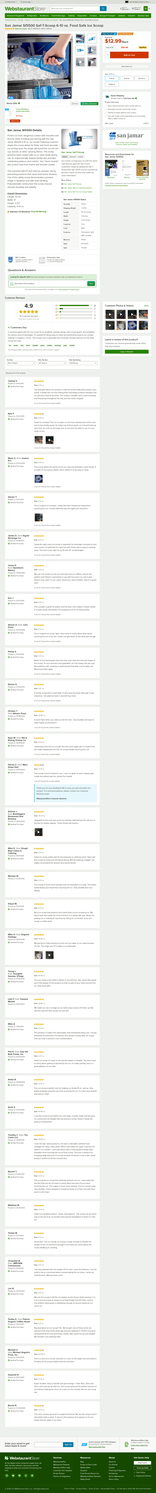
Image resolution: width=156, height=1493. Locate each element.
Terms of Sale (69, 1489)
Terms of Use (63, 289)
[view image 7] (132, 325)
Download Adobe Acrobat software (116, 185)
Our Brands (113, 1465)
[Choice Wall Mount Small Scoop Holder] (18, 115)
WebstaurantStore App (61, 1467)
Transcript (72, 157)
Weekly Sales (85, 1467)
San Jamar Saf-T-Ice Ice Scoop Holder (78, 192)
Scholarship (113, 1473)
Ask (91, 283)
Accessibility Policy (108, 1489)
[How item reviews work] (38, 319)
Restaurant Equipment (15, 16)
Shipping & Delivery (143, 1476)
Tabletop (71, 16)
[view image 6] (121, 325)
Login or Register (126, 352)
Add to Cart (15, 121)
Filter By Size (43, 360)
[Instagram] (7, 1476)
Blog (82, 1462)
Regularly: (108, 37)
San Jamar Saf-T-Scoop (72, 152)
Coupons (83, 1470)
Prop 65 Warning (38, 212)
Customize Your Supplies (62, 1470)
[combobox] (75, 8)
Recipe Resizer (59, 1473)
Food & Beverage (58, 16)
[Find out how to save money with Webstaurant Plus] (7, 109)
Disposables (82, 16)
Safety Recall (85, 1479)
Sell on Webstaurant (116, 1476)
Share (76, 103)
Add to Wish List (126, 66)
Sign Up (68, 1445)
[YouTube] (13, 1476)
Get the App (27, 2)
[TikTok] (26, 1476)
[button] (80, 39)
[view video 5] (110, 325)
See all (146, 305)
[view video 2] (121, 314)
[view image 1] (38, 440)
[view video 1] (110, 314)
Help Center (11, 2)
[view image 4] (143, 314)
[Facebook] (19, 1476)
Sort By (9, 360)
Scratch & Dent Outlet (88, 1465)
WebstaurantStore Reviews (90, 1476)
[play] (79, 139)
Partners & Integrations (62, 1476)
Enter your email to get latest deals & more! (17, 1444)
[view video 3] (132, 314)
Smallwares (44, 16)
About (65, 157)
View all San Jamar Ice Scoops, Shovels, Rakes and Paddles (126, 143)
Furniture (93, 16)
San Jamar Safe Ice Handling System (78, 188)
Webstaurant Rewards (61, 1465)
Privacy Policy (74, 289)
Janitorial (121, 16)
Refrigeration (32, 16)
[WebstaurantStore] (25, 1458)
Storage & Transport (107, 16)
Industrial (131, 16)
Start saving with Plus (97, 1447)
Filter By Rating (74, 360)
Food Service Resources (89, 1473)
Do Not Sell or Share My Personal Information (134, 1489)
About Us (112, 1462)
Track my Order (143, 1468)
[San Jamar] (127, 136)
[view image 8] (143, 325)
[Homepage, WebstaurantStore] (25, 8)
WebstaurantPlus (59, 1462)
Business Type (143, 16)
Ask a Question (91, 104)
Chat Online (140, 1472)
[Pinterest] (32, 1476)
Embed (80, 157)
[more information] (136, 98)
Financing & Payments (117, 1470)
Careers (112, 1467)
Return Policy (114, 1479)
